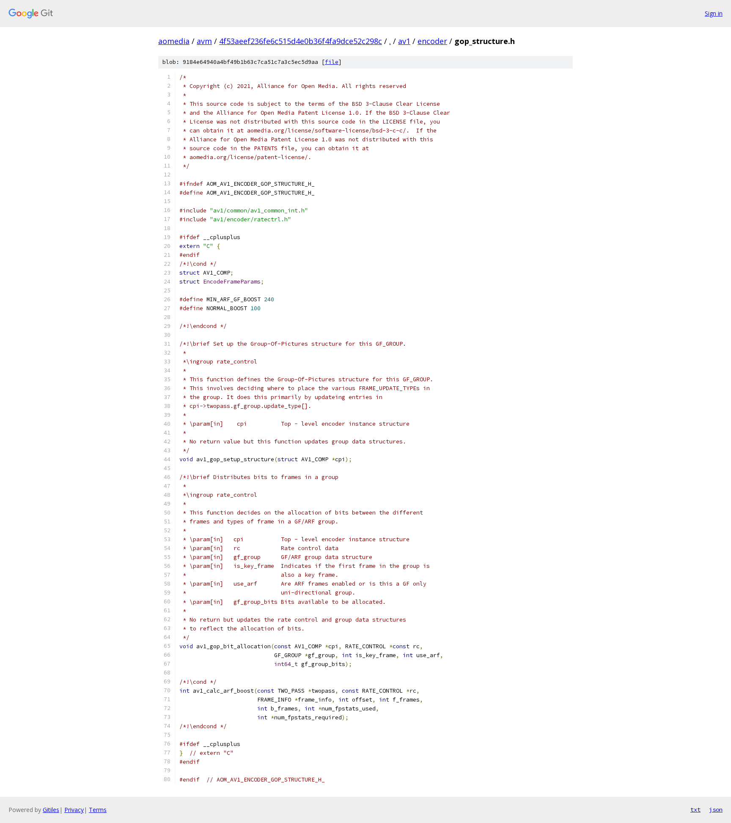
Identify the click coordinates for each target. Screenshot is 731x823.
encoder (432, 41)
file (331, 62)
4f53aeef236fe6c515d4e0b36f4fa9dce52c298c (300, 41)
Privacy (74, 810)
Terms (98, 810)
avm (204, 41)
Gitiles (51, 810)
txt (695, 809)
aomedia (174, 41)
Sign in (714, 13)
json (716, 809)
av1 (404, 41)
